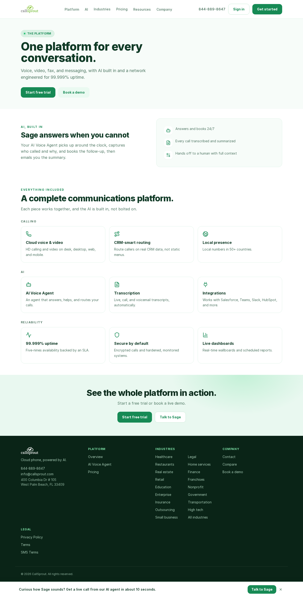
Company (164, 9)
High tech (195, 510)
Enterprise (163, 495)
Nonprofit (196, 487)
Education (163, 487)
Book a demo (74, 92)
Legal (192, 457)
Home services (199, 464)
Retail (159, 479)
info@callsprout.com (37, 474)
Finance (194, 472)
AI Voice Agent (99, 464)
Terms (25, 545)
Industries (102, 9)
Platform (72, 9)
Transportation (200, 502)
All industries (198, 517)
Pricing (122, 9)
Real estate (164, 472)
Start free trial (38, 92)
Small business (166, 517)
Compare (230, 464)
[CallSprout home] (29, 9)
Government (197, 495)
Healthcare (163, 457)
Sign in (239, 9)
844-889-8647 (212, 9)
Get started (267, 9)
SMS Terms (29, 552)
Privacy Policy (32, 537)
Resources (142, 9)
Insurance (162, 502)
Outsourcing (165, 510)
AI (86, 9)
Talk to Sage (170, 417)
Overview (95, 457)
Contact (229, 457)
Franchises (196, 479)
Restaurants (164, 464)
